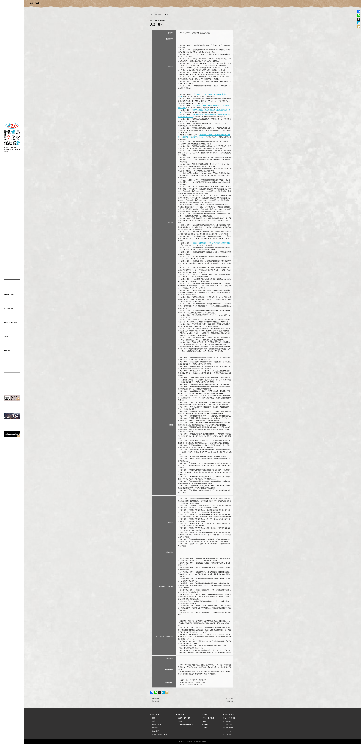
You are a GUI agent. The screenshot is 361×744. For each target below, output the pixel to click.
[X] (359, 19)
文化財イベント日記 (229, 718)
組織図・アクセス (157, 724)
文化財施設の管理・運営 (185, 724)
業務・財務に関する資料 (159, 734)
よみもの (205, 728)
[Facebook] (359, 12)
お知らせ (205, 714)
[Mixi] (359, 27)
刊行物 (6, 336)
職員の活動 (158, 14)
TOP (151, 14)
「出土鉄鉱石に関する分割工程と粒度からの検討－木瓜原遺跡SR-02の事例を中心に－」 (204, 136)
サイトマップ (227, 734)
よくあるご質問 (227, 724)
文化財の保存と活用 (184, 718)
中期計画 (155, 728)
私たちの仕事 (8, 308)
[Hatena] (359, 23)
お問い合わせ (227, 721)
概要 (153, 718)
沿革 (153, 721)
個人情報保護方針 (228, 728)
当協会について (9, 294)
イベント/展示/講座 (10, 322)
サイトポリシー (227, 731)
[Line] (359, 15)
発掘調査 (181, 721)
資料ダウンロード (228, 714)
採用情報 (7, 350)
